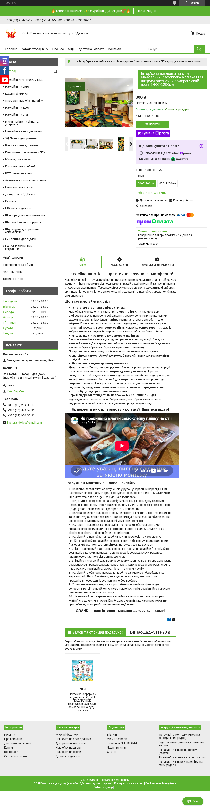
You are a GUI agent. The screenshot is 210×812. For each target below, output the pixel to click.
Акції (71, 49)
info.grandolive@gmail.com (24, 422)
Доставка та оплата (17, 743)
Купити (154, 124)
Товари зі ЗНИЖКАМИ (122, 743)
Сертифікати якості (17, 756)
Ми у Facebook (117, 739)
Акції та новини (13, 257)
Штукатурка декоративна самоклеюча (22, 231)
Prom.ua (124, 779)
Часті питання (12, 272)
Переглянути (146, 11)
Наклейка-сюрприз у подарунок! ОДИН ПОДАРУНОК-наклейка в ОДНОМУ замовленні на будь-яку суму (82, 702)
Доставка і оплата (91, 49)
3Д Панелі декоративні (21, 138)
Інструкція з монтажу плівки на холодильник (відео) (179, 736)
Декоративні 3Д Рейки (20, 194)
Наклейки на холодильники (23, 131)
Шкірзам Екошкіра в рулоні (23, 222)
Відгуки (112, 734)
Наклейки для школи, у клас (24, 79)
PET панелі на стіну (18, 173)
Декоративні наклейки (71, 743)
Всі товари (10, 71)
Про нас (58, 49)
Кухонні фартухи (16, 93)
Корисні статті (13, 279)
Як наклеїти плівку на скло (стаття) (182, 757)
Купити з (148, 133)
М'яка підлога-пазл (18, 159)
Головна (11, 49)
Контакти (114, 49)
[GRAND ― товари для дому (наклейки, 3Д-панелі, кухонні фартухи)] (11, 33)
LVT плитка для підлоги (21, 239)
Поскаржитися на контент (129, 783)
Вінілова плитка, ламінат (21, 145)
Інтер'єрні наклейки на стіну (24, 100)
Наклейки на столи (68, 751)
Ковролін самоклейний (20, 166)
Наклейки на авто (17, 86)
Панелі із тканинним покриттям (18, 247)
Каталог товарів (32, 49)
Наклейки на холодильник (73, 739)
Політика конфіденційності (161, 783)
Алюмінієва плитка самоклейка (25, 180)
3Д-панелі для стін (68, 756)
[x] (173, 620)
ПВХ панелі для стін (18, 208)
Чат (196, 801)
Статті (111, 751)
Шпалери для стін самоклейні (25, 215)
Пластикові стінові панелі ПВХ (25, 152)
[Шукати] (199, 49)
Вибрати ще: (151, 192)
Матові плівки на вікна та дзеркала (21, 123)
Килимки (10, 201)
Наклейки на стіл (16, 114)
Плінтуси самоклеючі (19, 187)
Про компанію (13, 739)
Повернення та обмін (18, 264)
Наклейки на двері (17, 107)
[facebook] (169, 620)
